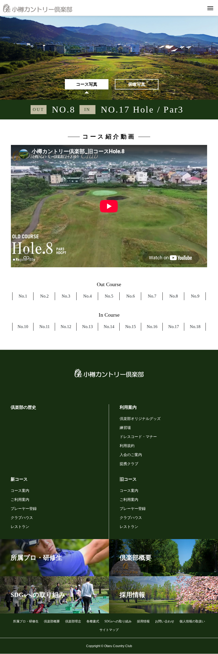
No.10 (23, 326)
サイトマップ (109, 630)
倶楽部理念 (73, 621)
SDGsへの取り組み (118, 621)
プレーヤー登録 (24, 509)
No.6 (130, 296)
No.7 (152, 296)
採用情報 (143, 621)
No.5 (109, 296)
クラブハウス (22, 518)
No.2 (44, 296)
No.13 (87, 326)
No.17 (173, 326)
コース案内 (20, 491)
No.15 (130, 326)
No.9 (195, 296)
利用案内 (128, 407)
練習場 (125, 428)
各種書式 (92, 621)
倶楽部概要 (52, 621)
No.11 (44, 326)
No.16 (152, 326)
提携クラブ (129, 464)
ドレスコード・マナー (138, 437)
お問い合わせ (164, 621)
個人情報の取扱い (192, 621)
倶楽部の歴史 (23, 407)
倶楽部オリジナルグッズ (140, 419)
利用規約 (127, 446)
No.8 (173, 296)
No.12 (66, 326)
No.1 (23, 296)
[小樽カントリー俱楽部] (37, 8)
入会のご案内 (131, 455)
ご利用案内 (20, 500)
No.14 (109, 326)
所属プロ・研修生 (26, 621)
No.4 (87, 296)
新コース (19, 479)
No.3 (66, 296)
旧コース (128, 479)
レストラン (20, 527)
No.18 (195, 326)
